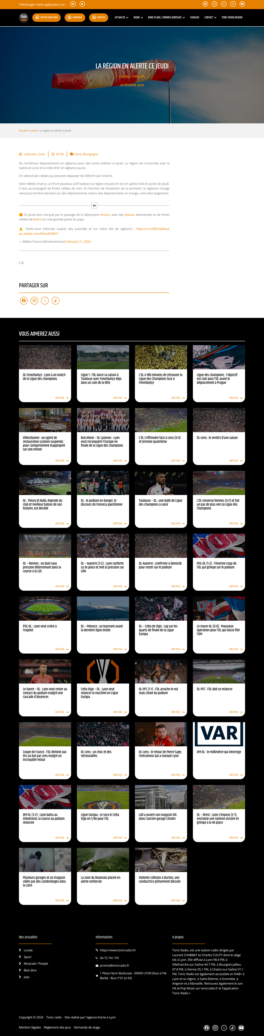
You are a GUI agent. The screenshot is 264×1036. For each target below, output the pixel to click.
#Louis (105, 214)
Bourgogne (90, 154)
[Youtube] (241, 1028)
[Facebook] (24, 301)
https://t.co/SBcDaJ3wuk (152, 229)
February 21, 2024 (78, 241)
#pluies (129, 214)
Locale (124, 76)
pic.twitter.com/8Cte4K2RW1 (39, 233)
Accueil (23, 130)
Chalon (138, 76)
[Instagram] (34, 301)
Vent (78, 154)
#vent (37, 219)
